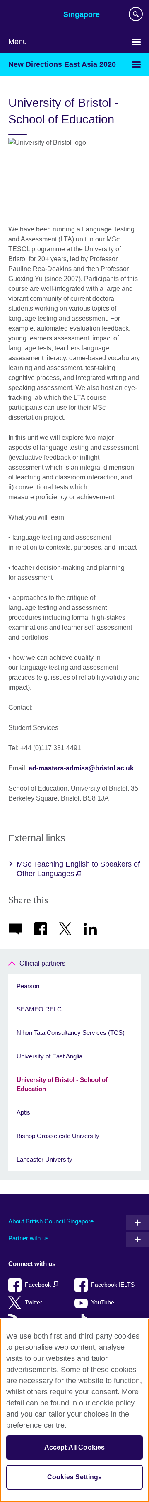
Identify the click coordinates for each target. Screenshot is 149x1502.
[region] (74, 1410)
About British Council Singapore (51, 1221)
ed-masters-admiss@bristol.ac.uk (81, 768)
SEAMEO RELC (39, 1009)
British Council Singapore (29, 15)
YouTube (102, 1302)
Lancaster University (44, 1159)
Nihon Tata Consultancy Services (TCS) (71, 1032)
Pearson (28, 986)
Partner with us (28, 1238)
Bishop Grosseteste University (58, 1135)
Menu (17, 42)
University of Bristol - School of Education (62, 1084)
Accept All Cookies (74, 1447)
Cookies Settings (74, 1477)
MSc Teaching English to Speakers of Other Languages (78, 869)
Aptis (23, 1112)
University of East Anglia (49, 1056)
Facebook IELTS (113, 1285)
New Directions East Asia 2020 (62, 64)
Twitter (33, 1302)
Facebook (39, 1285)
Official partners (42, 963)
